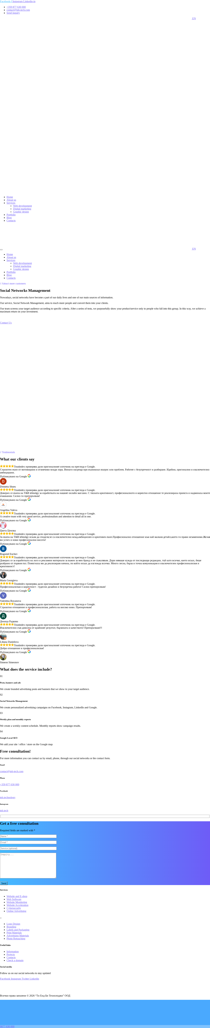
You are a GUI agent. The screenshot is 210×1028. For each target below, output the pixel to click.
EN (194, 18)
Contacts (11, 220)
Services (11, 202)
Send (3, 883)
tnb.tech (4, 810)
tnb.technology (7, 797)
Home (10, 197)
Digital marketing (22, 208)
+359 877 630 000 (9, 784)
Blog (9, 217)
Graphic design (21, 211)
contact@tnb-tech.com (11, 771)
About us (11, 200)
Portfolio (11, 214)
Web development (22, 205)
